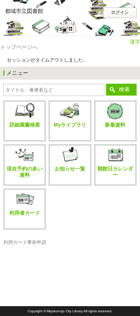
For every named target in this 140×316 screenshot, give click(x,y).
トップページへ (19, 47)
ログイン (120, 12)
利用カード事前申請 (24, 242)
